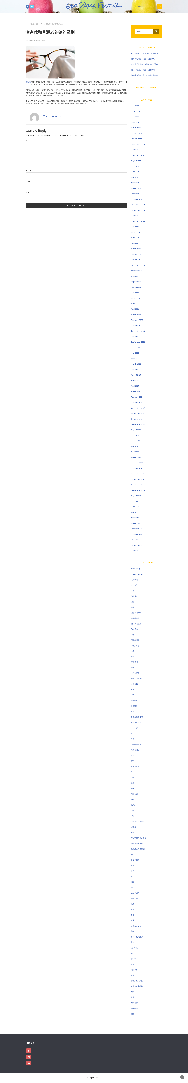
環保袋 (133, 827)
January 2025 (136, 199)
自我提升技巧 (136, 926)
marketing (135, 569)
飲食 (132, 992)
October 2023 (137, 276)
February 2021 (136, 397)
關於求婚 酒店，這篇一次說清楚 (143, 70)
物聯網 (133, 805)
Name (29, 170)
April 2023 (135, 309)
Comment (30, 141)
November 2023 (138, 270)
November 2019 (137, 479)
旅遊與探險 (135, 750)
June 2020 (135, 441)
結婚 (132, 876)
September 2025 (138, 155)
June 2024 (135, 232)
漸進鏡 (28, 82)
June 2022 (135, 347)
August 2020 (136, 430)
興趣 (132, 931)
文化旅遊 (134, 728)
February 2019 (136, 529)
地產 (132, 651)
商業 (132, 634)
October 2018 (136, 551)
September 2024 (138, 221)
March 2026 (136, 128)
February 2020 (137, 463)
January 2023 (136, 325)
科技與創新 (135, 860)
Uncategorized (137, 574)
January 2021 (136, 402)
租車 (132, 865)
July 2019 (134, 501)
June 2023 (135, 298)
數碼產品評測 (136, 722)
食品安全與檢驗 (137, 986)
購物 (132, 953)
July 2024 (135, 226)
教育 (132, 711)
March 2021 (135, 391)
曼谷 (132, 772)
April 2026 (135, 122)
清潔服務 (134, 794)
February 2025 (137, 194)
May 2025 (135, 177)
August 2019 (136, 496)
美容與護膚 (135, 893)
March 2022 (136, 364)
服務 (132, 777)
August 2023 (136, 287)
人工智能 (134, 580)
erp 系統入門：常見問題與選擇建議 (144, 53)
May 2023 (135, 303)
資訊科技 (134, 948)
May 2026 (135, 117)
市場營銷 (134, 684)
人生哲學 (134, 585)
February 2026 (137, 133)
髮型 (132, 1013)
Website (29, 193)
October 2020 (137, 419)
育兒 (132, 909)
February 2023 (137, 320)
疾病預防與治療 (137, 843)
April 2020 (135, 452)
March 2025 (136, 188)
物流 (132, 799)
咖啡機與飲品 (136, 623)
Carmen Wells (52, 116)
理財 (132, 816)
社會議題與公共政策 (138, 849)
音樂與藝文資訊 (137, 981)
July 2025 (135, 166)
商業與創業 (135, 640)
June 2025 (135, 172)
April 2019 (135, 518)
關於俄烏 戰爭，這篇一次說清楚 (143, 59)
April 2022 (135, 358)
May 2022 (135, 353)
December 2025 (138, 144)
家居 (132, 656)
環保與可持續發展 (137, 821)
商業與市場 (135, 645)
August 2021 (136, 375)
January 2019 (136, 534)
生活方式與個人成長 (138, 838)
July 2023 (135, 292)
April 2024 (135, 243)
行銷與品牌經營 (137, 937)
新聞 (132, 733)
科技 (132, 854)
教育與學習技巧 (137, 717)
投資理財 (134, 706)
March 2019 (135, 523)
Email (28, 181)
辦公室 (133, 959)
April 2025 (135, 183)
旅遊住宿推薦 (136, 744)
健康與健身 (135, 618)
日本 (132, 755)
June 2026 (135, 111)
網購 (132, 882)
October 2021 (136, 369)
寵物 (132, 667)
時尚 (132, 761)
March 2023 (136, 314)
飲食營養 (134, 1003)
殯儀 (132, 788)
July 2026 (135, 106)
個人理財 (134, 596)
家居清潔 (134, 662)
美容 (132, 887)
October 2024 (137, 215)
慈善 (132, 689)
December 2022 (138, 331)
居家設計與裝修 (137, 678)
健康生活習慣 (136, 613)
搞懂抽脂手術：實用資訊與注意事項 (144, 75)
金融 (132, 964)
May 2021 (135, 380)
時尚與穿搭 (135, 766)
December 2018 (137, 540)
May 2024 (135, 237)
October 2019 (136, 485)
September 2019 (138, 490)
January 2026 (136, 139)
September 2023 (138, 281)
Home (28, 24)
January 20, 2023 (33, 40)
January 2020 (136, 468)
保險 (132, 591)
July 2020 (135, 435)
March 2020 (136, 457)
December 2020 (138, 408)
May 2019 (135, 512)
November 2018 (137, 545)
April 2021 (135, 386)
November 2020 (138, 413)
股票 (132, 904)
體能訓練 (134, 1008)
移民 (132, 871)
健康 (36, 24)
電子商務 (134, 970)
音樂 (132, 975)
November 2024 (138, 210)
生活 (32, 24)
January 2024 (136, 259)
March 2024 (136, 248)
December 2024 (138, 204)
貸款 (132, 942)
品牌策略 (134, 629)
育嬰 (132, 915)
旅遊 (132, 739)
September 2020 (138, 424)
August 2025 (136, 161)
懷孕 (132, 695)
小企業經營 (135, 673)
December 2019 (137, 474)
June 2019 (135, 507)
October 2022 (137, 336)
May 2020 (135, 446)
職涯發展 (134, 898)
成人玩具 (134, 700)
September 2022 (138, 342)
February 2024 (137, 254)
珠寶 (132, 810)
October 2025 (137, 150)
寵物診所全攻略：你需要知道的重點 (144, 64)
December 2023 (138, 265)
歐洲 (132, 783)
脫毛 (132, 920)
